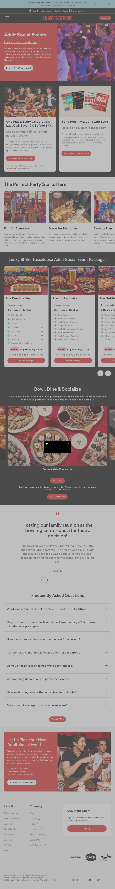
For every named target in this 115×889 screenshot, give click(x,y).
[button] (68, 443)
